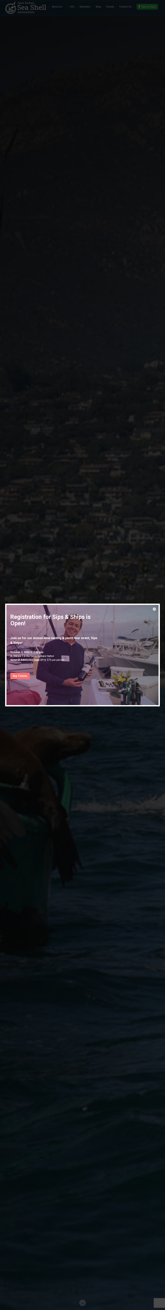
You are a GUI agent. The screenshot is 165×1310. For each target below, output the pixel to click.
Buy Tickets (20, 675)
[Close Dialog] (154, 609)
